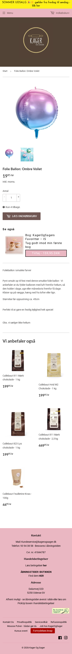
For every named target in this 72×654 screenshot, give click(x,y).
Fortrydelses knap (42, 630)
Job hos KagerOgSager (51, 626)
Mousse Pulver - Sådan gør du (22, 626)
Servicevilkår (41, 622)
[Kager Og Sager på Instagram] (66, 638)
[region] (36, 4)
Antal (5, 191)
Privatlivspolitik (24, 622)
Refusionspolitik (59, 622)
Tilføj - (46, 253)
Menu (10, 13)
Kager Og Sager (37, 647)
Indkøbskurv (62, 13)
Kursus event (21, 630)
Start (5, 71)
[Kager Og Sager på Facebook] (60, 638)
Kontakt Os (8, 622)
